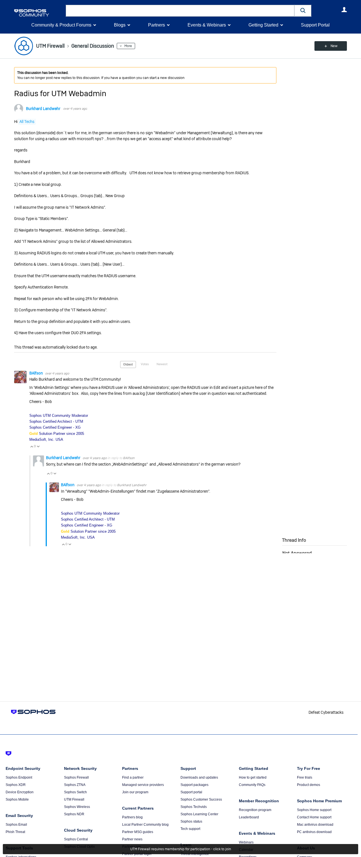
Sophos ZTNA (74, 785)
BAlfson (36, 373)
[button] (302, 10)
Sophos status (191, 821)
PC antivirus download (314, 832)
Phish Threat (15, 832)
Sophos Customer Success (201, 799)
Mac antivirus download (315, 825)
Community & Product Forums (61, 25)
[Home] (38, 13)
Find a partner (133, 777)
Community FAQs (252, 785)
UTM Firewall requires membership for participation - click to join (180, 849)
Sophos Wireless (77, 807)
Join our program (135, 792)
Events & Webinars (207, 25)
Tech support (190, 829)
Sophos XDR (16, 785)
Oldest (128, 364)
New (334, 46)
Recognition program (255, 810)
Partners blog (132, 817)
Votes (145, 364)
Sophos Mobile (17, 799)
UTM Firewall (74, 799)
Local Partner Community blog (145, 825)
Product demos (308, 785)
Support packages (194, 785)
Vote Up (31, 446)
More (128, 46)
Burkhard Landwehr (43, 108)
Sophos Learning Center (199, 814)
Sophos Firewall (76, 777)
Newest (162, 364)
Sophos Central (76, 839)
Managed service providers (143, 785)
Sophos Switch (75, 792)
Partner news (132, 839)
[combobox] (180, 10)
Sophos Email (16, 825)
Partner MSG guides (137, 832)
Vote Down (38, 446)
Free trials (304, 777)
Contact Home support (314, 817)
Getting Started (263, 25)
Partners (156, 25)
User (344, 9)
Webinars (246, 842)
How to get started (253, 777)
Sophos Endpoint (19, 777)
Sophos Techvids (193, 807)
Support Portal (315, 25)
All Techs (26, 121)
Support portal (191, 792)
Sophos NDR (74, 814)
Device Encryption (20, 792)
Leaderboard (249, 817)
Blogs (120, 25)
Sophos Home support (314, 810)
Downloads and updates (199, 777)
